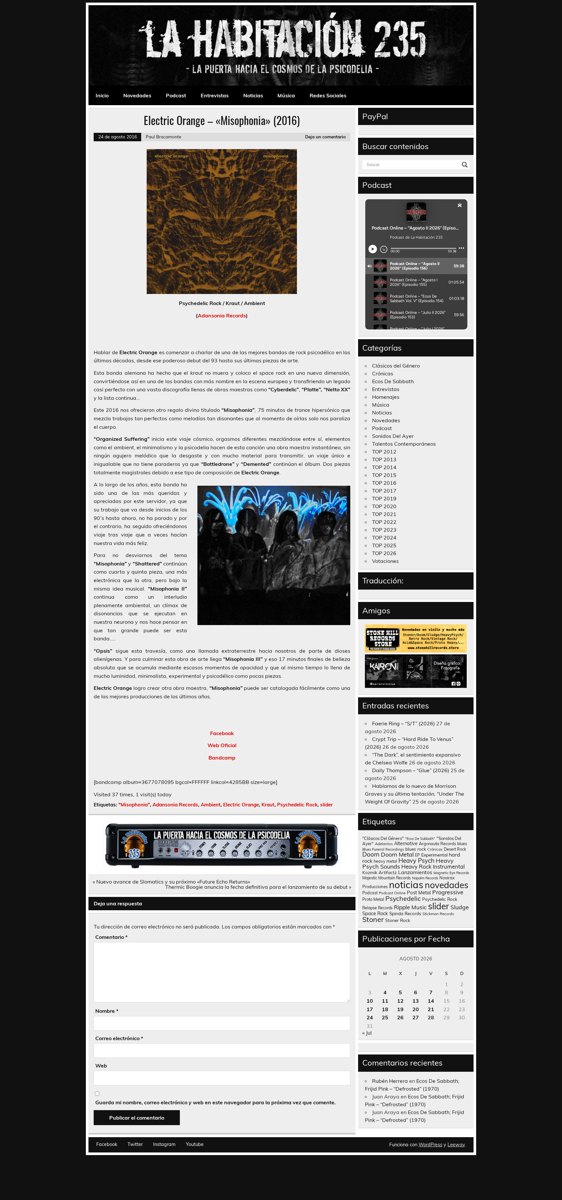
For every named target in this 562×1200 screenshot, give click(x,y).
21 (431, 1009)
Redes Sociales (328, 95)
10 (370, 1001)
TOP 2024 (384, 537)
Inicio (102, 95)
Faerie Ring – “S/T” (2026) (403, 723)
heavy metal (385, 861)
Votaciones (385, 561)
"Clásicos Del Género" (383, 838)
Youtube (195, 1144)
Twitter (135, 1144)
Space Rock (375, 913)
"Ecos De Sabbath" (420, 838)
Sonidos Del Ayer (393, 436)
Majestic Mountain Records (386, 877)
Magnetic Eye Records (451, 873)
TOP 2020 (384, 506)
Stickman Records (438, 913)
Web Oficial (221, 745)
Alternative (406, 843)
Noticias (253, 95)
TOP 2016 (384, 483)
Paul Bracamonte (163, 136)
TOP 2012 (384, 451)
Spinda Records (405, 913)
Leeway (456, 1145)
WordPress (430, 1145)
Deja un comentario (325, 136)
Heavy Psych (416, 860)
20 (415, 1009)
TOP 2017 (384, 490)
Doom (371, 854)
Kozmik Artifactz (379, 872)
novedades (446, 884)
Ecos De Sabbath (393, 381)
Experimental (434, 855)
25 (385, 1017)
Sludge (459, 907)
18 (385, 1009)
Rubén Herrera (390, 1081)
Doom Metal (397, 854)
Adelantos (384, 844)
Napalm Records (425, 878)
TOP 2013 (384, 459)
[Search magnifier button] (464, 164)
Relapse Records (377, 907)
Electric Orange (241, 805)
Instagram (164, 1144)
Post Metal (419, 892)
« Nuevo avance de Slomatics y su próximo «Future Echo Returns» (171, 881)
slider (326, 805)
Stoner (373, 919)
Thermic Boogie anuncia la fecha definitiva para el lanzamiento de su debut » (258, 887)
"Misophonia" (134, 805)
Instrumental (449, 866)
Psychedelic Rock (297, 805)
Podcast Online (392, 893)
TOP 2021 (384, 514)
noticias (406, 884)
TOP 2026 (384, 553)
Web (101, 1065)
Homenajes (385, 397)
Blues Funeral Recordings (383, 849)
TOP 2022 (384, 522)
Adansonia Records (222, 315)
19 (400, 1009)
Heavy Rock (416, 866)
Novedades (137, 95)
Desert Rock (455, 849)
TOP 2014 (384, 467)
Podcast (176, 95)
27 (415, 1017)
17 (370, 1009)
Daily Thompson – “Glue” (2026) (410, 770)
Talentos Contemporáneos (404, 443)
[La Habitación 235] (221, 866)
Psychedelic (403, 898)
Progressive (447, 892)
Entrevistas (215, 95)
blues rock (415, 849)
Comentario (111, 937)
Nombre (106, 1010)
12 (400, 1001)
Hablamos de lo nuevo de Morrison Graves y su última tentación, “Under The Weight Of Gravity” (414, 794)
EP (417, 855)
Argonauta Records (437, 843)
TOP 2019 (384, 498)
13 (415, 1001)
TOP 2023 (384, 529)
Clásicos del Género (396, 365)
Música (286, 95)
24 (370, 1017)
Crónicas (382, 373)
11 (385, 1001)
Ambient (211, 805)
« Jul (367, 1032)
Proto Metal (373, 899)
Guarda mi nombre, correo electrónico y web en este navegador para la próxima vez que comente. (215, 1102)
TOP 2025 (384, 545)
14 (431, 1001)
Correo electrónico (119, 1038)
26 (400, 1017)
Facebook (222, 733)
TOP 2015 (384, 475)
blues (462, 843)
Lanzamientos (415, 872)
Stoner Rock (397, 920)
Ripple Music (410, 907)
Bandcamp (221, 757)
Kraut (267, 805)
